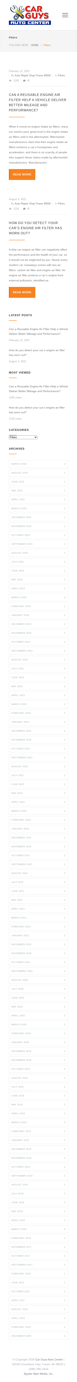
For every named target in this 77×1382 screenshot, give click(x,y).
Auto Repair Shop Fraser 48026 (33, 75)
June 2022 (38, 784)
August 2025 (38, 473)
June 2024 (38, 570)
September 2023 (38, 651)
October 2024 (38, 535)
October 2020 (38, 962)
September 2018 (38, 1176)
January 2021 (38, 935)
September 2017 (38, 1265)
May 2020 (38, 1007)
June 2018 (38, 1202)
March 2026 (38, 464)
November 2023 (38, 633)
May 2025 (38, 490)
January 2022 (38, 829)
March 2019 (38, 1122)
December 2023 (38, 624)
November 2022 (38, 740)
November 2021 (38, 846)
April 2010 (38, 1318)
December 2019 (38, 1051)
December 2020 (38, 944)
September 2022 (38, 757)
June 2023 (38, 677)
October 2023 (38, 642)
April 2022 (38, 802)
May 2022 (38, 793)
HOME (35, 45)
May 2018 (38, 1211)
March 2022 (38, 811)
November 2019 (38, 1060)
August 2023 (38, 659)
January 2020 (38, 1042)
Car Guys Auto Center (49, 1359)
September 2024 (38, 544)
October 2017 (38, 1256)
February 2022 (38, 820)
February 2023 (38, 713)
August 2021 (38, 873)
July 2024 (38, 562)
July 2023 (38, 668)
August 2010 (38, 1309)
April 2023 (38, 695)
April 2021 (38, 909)
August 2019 (38, 1078)
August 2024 (38, 553)
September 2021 (38, 864)
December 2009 (38, 1336)
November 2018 (38, 1158)
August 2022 (38, 766)
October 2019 (38, 1069)
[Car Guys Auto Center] (35, 15)
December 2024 (38, 517)
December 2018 (38, 1149)
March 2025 (38, 508)
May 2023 (38, 686)
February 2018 (38, 1238)
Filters (61, 75)
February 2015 (38, 1273)
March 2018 (38, 1229)
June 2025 (38, 482)
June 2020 (38, 998)
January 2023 (38, 722)
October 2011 (38, 1291)
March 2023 (38, 704)
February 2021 (38, 926)
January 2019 (38, 1140)
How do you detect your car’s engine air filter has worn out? (35, 228)
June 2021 (38, 891)
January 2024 (38, 615)
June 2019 (38, 1095)
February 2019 (38, 1131)
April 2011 (38, 1300)
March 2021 (38, 918)
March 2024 (38, 597)
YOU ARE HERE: (19, 45)
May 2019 (38, 1104)
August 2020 (38, 980)
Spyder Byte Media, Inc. (39, 1373)
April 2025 (38, 499)
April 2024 (38, 588)
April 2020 (38, 1015)
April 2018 (38, 1220)
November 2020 (38, 953)
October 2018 (38, 1167)
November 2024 (38, 526)
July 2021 (38, 882)
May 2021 (38, 900)
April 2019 (38, 1113)
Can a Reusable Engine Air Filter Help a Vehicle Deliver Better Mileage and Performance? (38, 331)
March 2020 (38, 1024)
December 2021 (38, 837)
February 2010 (38, 1327)
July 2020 (38, 989)
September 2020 (38, 971)
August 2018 (38, 1184)
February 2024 (38, 606)
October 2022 (38, 748)
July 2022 (38, 775)
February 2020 (38, 1033)
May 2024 (38, 579)
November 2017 (38, 1247)
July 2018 (38, 1193)
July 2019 (38, 1087)
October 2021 (38, 855)
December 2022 (38, 731)
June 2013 (38, 1282)
